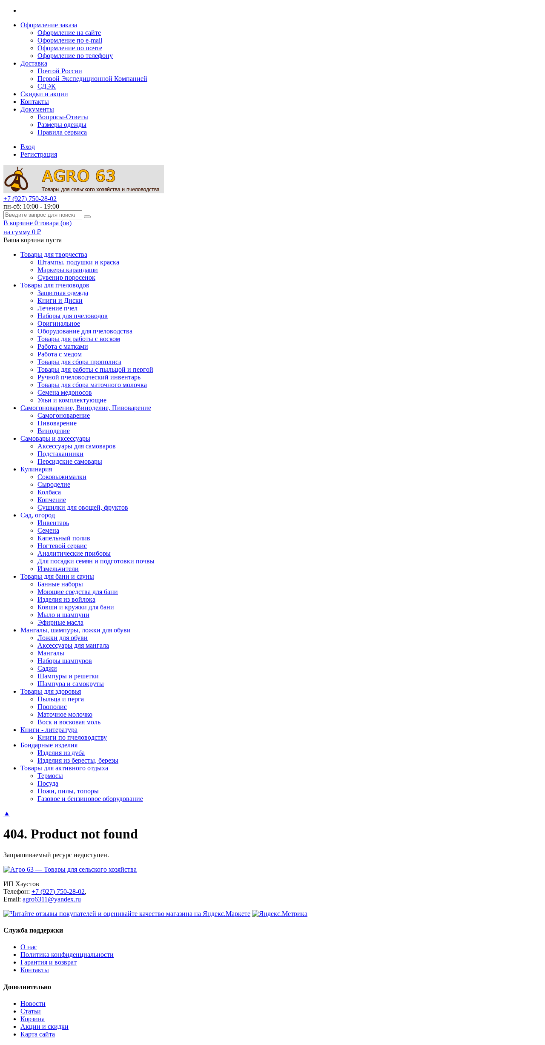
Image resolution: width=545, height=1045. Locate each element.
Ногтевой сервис (62, 545)
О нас (28, 946)
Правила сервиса (62, 132)
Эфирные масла (60, 622)
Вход (27, 146)
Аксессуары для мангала (73, 645)
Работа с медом (59, 354)
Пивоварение (57, 423)
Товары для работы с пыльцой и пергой (95, 369)
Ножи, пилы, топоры (68, 791)
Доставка (33, 63)
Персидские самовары (69, 461)
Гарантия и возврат (48, 962)
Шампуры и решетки (68, 676)
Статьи (30, 1011)
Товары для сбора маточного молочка (92, 384)
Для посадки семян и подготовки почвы (96, 561)
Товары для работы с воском (78, 338)
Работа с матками (62, 346)
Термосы (50, 775)
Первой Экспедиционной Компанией (92, 78)
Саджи (47, 668)
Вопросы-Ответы (62, 117)
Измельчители (58, 568)
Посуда (47, 783)
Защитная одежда (62, 292)
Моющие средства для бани (77, 591)
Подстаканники (60, 453)
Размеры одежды (61, 124)
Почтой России (59, 71)
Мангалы (50, 653)
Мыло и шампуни (63, 614)
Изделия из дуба (61, 752)
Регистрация (38, 154)
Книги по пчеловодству (72, 737)
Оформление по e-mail (69, 40)
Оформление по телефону (75, 55)
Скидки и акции (44, 94)
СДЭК (46, 86)
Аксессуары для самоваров (76, 446)
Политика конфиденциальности (67, 954)
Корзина (32, 1018)
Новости (33, 1003)
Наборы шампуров (64, 660)
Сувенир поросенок (66, 277)
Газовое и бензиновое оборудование (90, 798)
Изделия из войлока (66, 599)
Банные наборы (60, 584)
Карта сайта (37, 1034)
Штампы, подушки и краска (78, 262)
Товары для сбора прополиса (79, 361)
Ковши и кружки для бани (75, 607)
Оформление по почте (69, 48)
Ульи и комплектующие (71, 400)
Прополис (52, 706)
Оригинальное (58, 323)
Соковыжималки (61, 476)
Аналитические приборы (74, 553)
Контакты (34, 101)
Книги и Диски (60, 300)
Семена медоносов (64, 392)
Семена (48, 530)
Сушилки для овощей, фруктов (82, 507)
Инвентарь (53, 522)
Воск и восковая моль (68, 722)
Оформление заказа (48, 25)
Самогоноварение (63, 415)
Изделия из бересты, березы (77, 760)
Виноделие (53, 430)
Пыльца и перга (60, 699)
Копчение (51, 499)
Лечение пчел (57, 308)
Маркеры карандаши (67, 269)
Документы (37, 109)
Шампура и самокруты (70, 683)
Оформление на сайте (69, 32)
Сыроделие (53, 484)
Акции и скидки (44, 1026)
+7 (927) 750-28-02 (30, 198)
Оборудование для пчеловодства (84, 331)
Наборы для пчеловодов (72, 315)
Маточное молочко (64, 714)
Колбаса (49, 492)
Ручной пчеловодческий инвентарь (89, 377)
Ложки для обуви (62, 637)
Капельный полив (63, 538)
